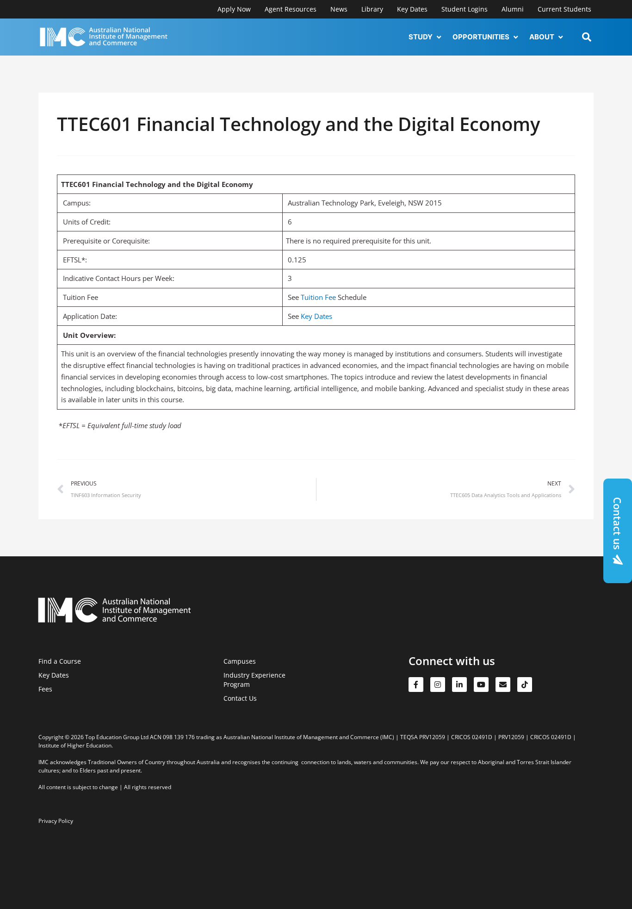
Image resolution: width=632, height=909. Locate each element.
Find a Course (59, 661)
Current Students (564, 9)
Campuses (239, 661)
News (338, 9)
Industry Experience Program (254, 680)
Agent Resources (290, 9)
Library (372, 9)
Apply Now (234, 9)
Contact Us (240, 698)
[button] (426, 37)
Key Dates (412, 9)
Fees (45, 689)
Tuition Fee (318, 297)
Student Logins (464, 9)
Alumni (513, 9)
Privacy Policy (55, 821)
